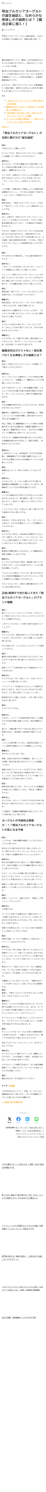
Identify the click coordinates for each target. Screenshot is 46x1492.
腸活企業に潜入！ (37, 1127)
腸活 (42, 1137)
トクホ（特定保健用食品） (31, 1131)
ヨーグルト (37, 1134)
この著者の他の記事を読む (12, 1102)
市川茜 (12, 1086)
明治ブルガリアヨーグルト (28, 1137)
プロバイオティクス (24, 1134)
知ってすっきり (22, 1127)
